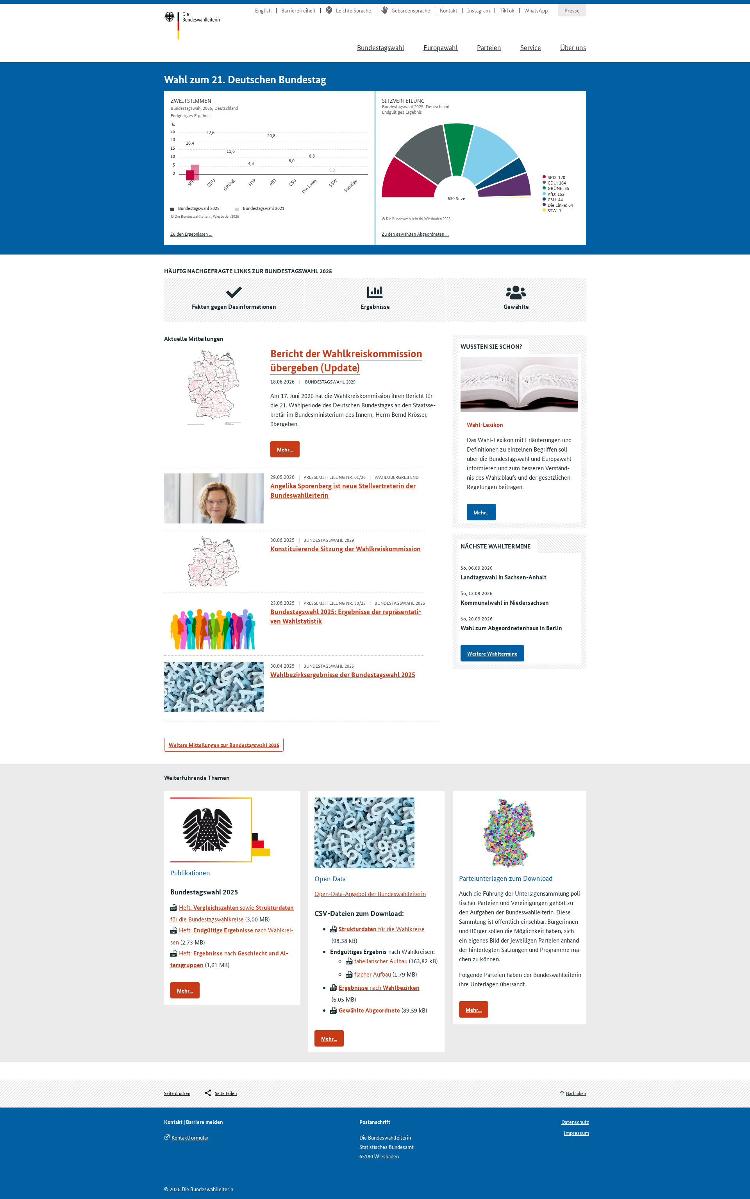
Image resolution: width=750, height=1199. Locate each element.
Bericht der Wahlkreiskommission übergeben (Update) (346, 360)
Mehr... (285, 449)
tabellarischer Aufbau (380, 961)
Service (530, 47)
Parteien (489, 47)
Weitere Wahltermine (492, 653)
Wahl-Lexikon (485, 424)
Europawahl (440, 47)
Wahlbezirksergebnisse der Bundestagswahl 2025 (342, 674)
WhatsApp (536, 10)
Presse (572, 10)
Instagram (478, 10)
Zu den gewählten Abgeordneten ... (415, 233)
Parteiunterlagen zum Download (506, 877)
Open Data (330, 878)
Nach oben (576, 1093)
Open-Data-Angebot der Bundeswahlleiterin (370, 893)
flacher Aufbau (372, 974)
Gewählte (516, 306)
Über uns (573, 47)
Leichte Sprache (353, 10)
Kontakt (448, 10)
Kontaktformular (190, 1137)
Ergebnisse (375, 306)
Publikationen (190, 872)
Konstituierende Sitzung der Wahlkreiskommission (345, 548)
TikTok (507, 10)
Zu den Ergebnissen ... (191, 233)
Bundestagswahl (380, 47)
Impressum (576, 1132)
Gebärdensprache (410, 10)
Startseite (192, 26)
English (263, 10)
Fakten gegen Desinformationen (234, 306)
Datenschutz (575, 1122)
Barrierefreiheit (298, 10)
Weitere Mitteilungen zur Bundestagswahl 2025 (224, 745)
